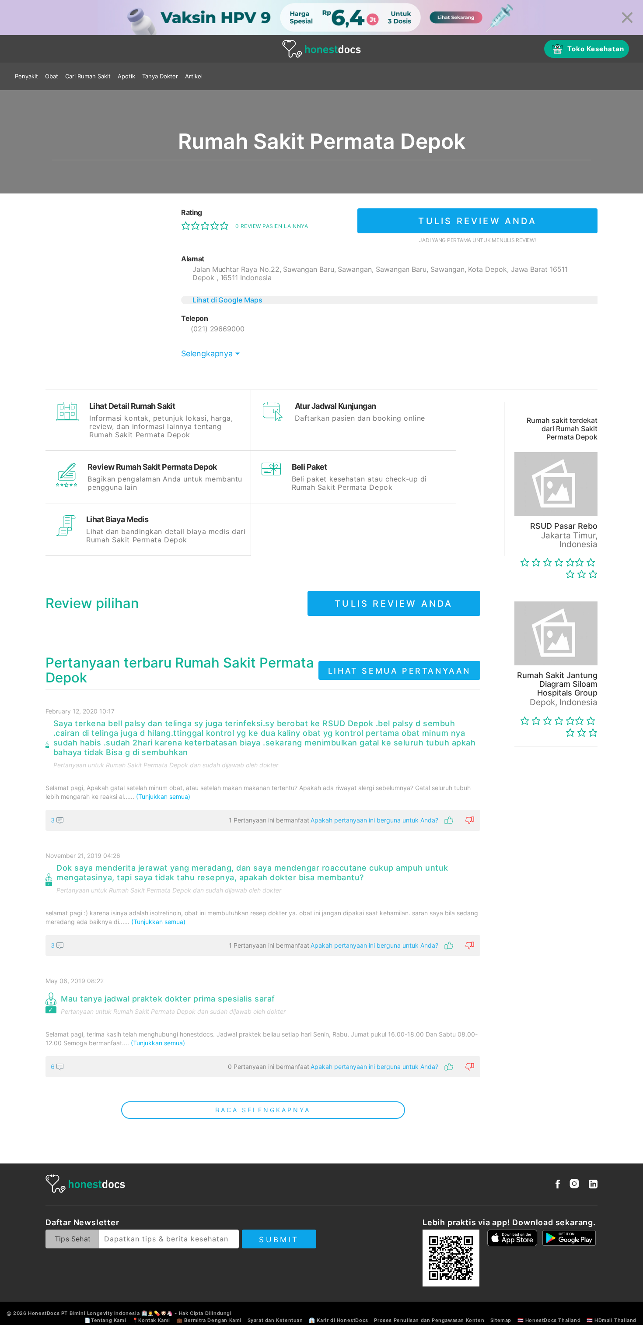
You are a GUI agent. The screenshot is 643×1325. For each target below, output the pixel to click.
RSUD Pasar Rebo (564, 526)
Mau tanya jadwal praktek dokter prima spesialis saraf (168, 998)
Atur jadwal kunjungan (335, 406)
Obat (51, 76)
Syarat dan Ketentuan (275, 1320)
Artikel (194, 76)
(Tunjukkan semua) (163, 796)
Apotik (126, 76)
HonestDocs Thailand (552, 1320)
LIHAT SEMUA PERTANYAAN (399, 670)
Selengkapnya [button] (207, 353)
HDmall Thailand (615, 1320)
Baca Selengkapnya (263, 1110)
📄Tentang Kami (105, 1320)
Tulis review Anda (477, 221)
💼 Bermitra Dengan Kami (208, 1320)
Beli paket (309, 466)
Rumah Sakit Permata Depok (147, 765)
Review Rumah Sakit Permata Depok (152, 466)
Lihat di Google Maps (227, 299)
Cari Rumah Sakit (88, 76)
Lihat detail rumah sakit (132, 406)
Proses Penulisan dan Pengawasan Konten (429, 1320)
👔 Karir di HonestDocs (338, 1320)
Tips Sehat (73, 1238)
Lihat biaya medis (117, 519)
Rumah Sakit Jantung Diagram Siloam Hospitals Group (557, 684)
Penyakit (26, 76)
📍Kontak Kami (151, 1320)
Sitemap (500, 1320)
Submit (279, 1239)
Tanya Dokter (160, 76)
